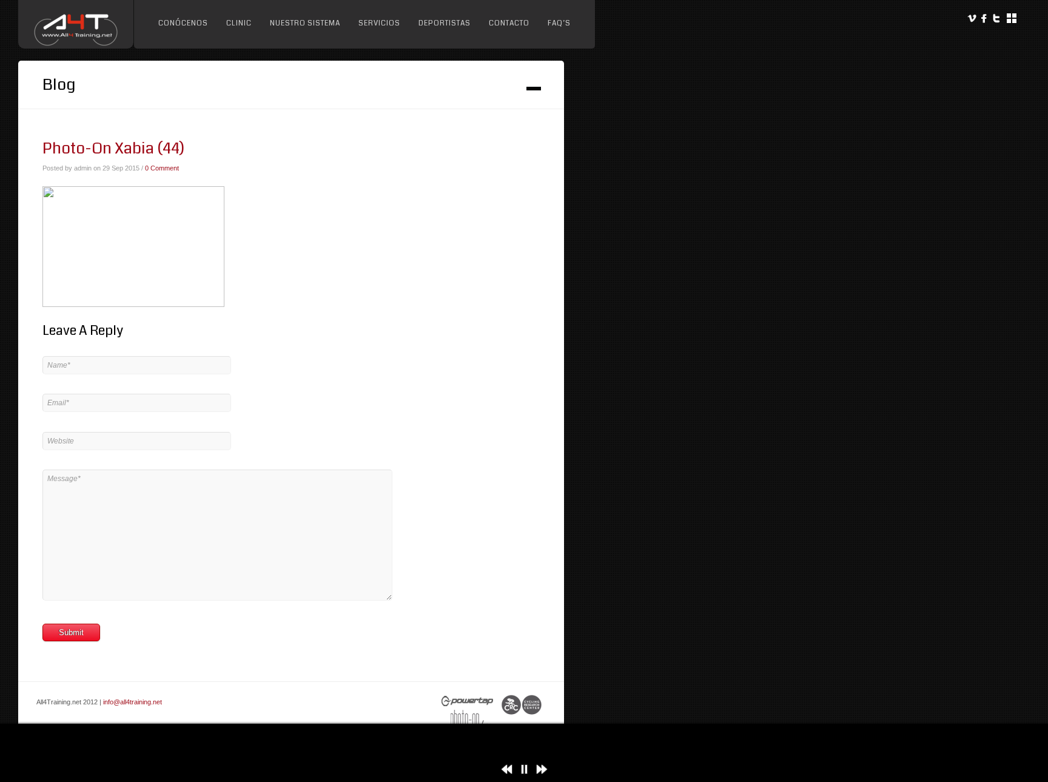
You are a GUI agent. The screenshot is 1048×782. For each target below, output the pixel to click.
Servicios (379, 23)
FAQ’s (559, 23)
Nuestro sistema (305, 23)
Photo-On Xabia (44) (113, 148)
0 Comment (162, 168)
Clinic (239, 23)
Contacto (509, 23)
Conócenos (183, 23)
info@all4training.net (132, 702)
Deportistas (444, 23)
